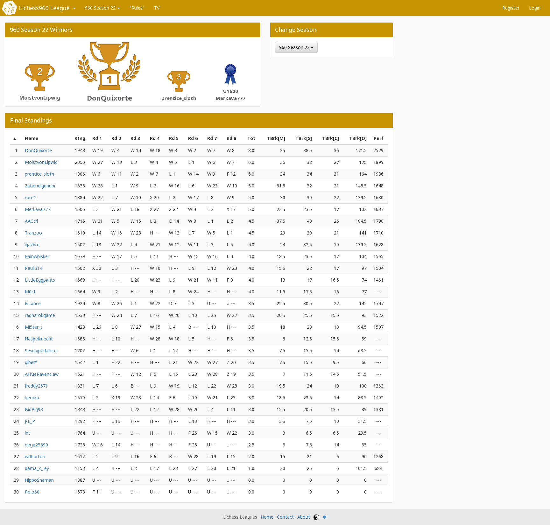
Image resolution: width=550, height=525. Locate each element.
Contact (285, 517)
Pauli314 (33, 268)
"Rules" (137, 8)
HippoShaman (39, 480)
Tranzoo (33, 233)
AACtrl (31, 221)
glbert (31, 362)
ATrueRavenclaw (42, 374)
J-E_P (30, 421)
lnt (27, 433)
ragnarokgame (40, 315)
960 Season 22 (101, 8)
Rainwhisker (37, 256)
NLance (33, 303)
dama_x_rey (37, 468)
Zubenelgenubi (40, 186)
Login (534, 8)
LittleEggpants (40, 280)
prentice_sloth (178, 98)
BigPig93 (34, 409)
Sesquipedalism (41, 350)
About (303, 517)
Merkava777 (230, 98)
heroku (32, 398)
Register (510, 8)
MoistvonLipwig (39, 97)
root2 (31, 197)
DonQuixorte (109, 97)
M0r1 (30, 292)
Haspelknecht (39, 339)
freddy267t (36, 386)
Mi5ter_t (33, 327)
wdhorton (35, 456)
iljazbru (32, 245)
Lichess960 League (44, 8)
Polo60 (32, 492)
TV (156, 8)
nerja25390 (36, 445)
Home (267, 517)
